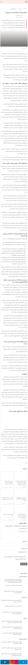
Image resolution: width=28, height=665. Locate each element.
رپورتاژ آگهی (13, 9)
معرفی (20, 9)
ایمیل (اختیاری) (24, 548)
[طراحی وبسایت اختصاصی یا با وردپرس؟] (14, 38)
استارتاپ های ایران (23, 576)
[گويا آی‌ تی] (14, 2)
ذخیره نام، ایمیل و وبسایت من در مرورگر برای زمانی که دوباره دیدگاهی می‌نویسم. (15, 558)
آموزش (25, 618)
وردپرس (22, 305)
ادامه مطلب (4, 27)
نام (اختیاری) (24, 541)
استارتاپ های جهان (23, 639)
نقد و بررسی (24, 597)
